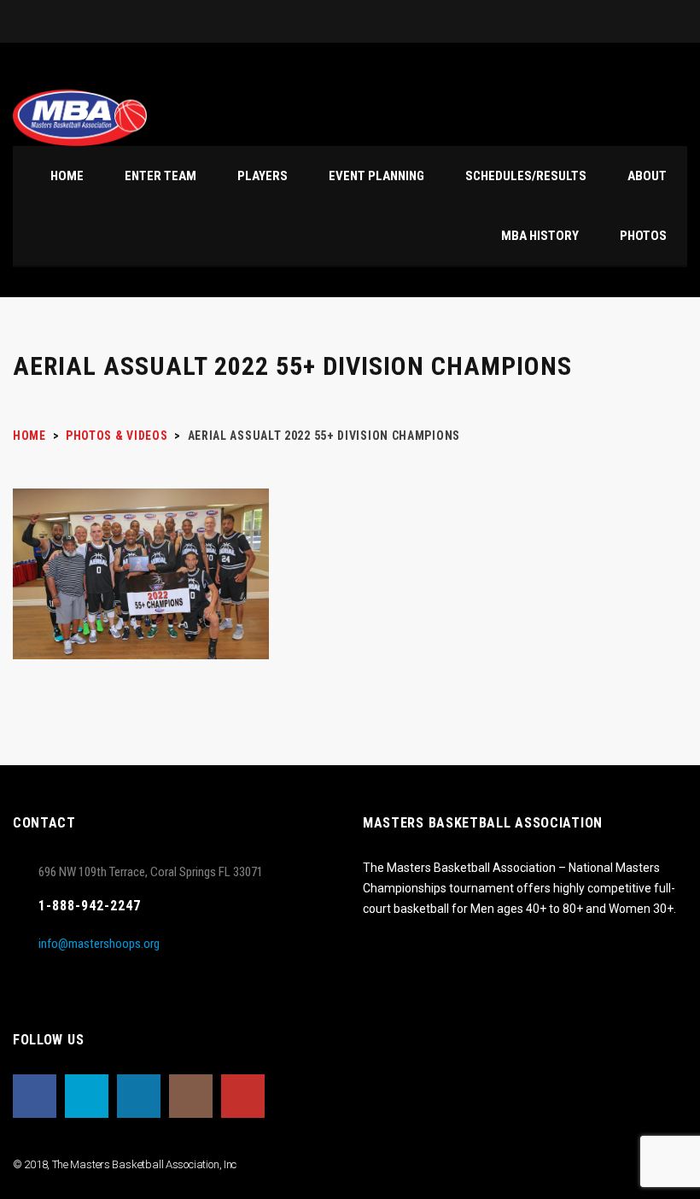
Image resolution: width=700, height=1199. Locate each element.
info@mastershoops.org (99, 943)
